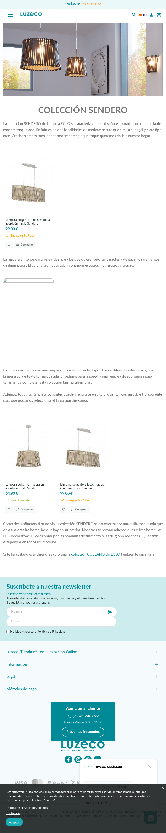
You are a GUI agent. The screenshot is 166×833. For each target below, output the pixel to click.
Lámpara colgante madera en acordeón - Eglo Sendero (24, 486)
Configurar (13, 813)
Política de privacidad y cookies (27, 807)
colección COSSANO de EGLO (95, 554)
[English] (145, 15)
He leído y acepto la (37, 631)
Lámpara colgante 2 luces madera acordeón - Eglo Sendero (27, 222)
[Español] (140, 15)
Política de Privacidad (51, 631)
